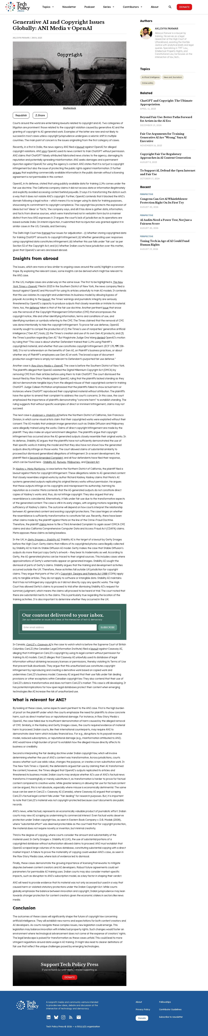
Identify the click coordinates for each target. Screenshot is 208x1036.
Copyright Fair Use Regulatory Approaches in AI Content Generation (165, 156)
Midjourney (73, 462)
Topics (46, 6)
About (155, 6)
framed (46, 232)
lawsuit (80, 146)
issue (106, 307)
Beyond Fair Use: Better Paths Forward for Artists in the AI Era (166, 119)
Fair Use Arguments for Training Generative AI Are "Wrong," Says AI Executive (163, 137)
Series (107, 6)
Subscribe (108, 627)
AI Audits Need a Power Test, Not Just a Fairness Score (166, 221)
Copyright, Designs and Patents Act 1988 (84, 573)
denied (101, 337)
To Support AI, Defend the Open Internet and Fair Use (167, 172)
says (44, 151)
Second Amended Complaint (46, 457)
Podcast (90, 6)
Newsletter (69, 6)
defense (34, 307)
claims (43, 524)
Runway (61, 462)
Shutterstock (69, 108)
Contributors (131, 6)
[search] (170, 7)
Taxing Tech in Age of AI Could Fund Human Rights (164, 242)
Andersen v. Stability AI (45, 415)
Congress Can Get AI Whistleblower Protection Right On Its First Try (164, 200)
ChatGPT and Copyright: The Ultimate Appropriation (166, 102)
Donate (184, 7)
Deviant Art (92, 462)
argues (17, 172)
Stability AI (49, 462)
